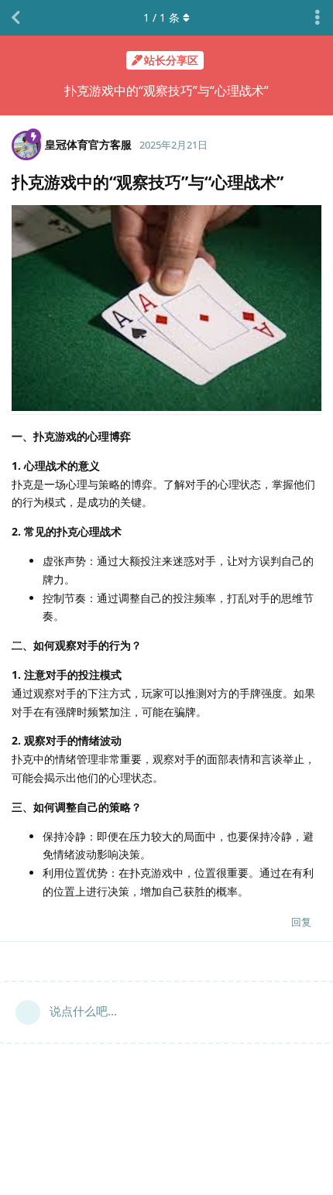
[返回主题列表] (15, 18)
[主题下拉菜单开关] (317, 18)
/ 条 (161, 17)
